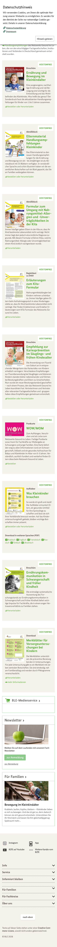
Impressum (11, 31)
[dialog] (28, 473)
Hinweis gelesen (44, 38)
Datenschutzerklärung (16, 27)
